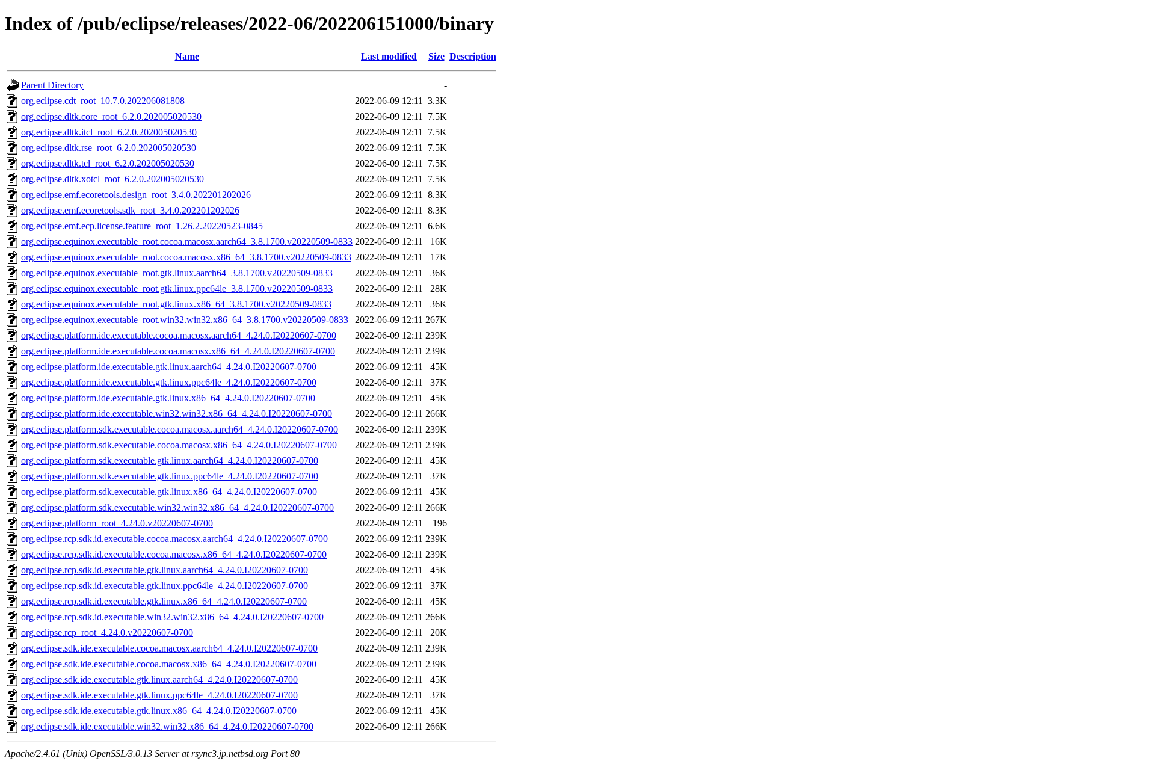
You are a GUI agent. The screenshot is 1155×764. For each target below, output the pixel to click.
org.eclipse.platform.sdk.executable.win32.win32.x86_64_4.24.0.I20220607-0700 (177, 507)
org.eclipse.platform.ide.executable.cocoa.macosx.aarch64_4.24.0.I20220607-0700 (178, 335)
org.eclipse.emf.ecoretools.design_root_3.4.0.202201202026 (136, 194)
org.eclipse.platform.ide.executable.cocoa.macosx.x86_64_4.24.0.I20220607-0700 (178, 351)
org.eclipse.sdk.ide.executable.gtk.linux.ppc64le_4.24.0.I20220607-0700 (159, 695)
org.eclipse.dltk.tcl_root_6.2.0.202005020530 (107, 163)
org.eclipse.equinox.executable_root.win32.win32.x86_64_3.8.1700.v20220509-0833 (184, 320)
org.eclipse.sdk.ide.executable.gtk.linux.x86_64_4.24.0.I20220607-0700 (159, 711)
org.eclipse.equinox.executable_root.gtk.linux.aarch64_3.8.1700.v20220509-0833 (177, 273)
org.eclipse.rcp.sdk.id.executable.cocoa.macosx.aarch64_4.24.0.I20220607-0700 (174, 539)
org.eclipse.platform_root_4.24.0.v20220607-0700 (117, 523)
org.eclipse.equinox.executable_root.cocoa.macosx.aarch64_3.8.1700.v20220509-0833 (187, 241)
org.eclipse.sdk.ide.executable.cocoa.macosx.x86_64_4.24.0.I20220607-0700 (168, 664)
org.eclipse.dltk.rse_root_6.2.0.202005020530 (108, 148)
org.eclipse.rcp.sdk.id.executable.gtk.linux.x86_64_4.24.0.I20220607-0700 (164, 601)
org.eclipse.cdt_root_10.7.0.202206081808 (103, 101)
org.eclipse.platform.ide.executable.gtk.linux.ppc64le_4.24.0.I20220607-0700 (168, 382)
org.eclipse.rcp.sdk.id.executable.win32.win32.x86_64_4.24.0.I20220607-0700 (172, 617)
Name (187, 56)
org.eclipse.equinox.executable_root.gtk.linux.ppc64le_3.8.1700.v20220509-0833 (177, 288)
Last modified (389, 56)
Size (436, 56)
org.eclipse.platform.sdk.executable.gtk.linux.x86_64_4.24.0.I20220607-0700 (169, 492)
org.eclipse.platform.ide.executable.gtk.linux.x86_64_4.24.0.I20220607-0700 (168, 398)
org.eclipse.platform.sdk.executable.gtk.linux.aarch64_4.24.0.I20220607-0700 (169, 460)
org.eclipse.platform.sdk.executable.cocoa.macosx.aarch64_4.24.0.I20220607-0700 (179, 429)
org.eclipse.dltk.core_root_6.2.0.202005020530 (111, 116)
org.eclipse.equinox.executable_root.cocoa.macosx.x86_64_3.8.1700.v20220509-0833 (186, 257)
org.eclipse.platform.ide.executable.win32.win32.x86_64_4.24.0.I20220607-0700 (176, 413)
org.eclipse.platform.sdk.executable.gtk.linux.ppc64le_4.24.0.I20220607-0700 (169, 476)
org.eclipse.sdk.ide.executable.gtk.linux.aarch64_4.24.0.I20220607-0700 (159, 679)
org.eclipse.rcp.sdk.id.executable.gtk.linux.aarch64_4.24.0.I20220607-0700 (164, 570)
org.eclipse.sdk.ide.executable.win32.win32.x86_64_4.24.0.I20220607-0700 (167, 726)
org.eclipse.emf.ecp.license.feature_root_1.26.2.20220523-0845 (142, 226)
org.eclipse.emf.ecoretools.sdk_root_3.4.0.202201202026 (130, 210)
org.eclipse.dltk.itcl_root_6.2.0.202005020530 (109, 132)
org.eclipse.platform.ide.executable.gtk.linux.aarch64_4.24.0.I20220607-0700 (168, 367)
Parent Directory (52, 85)
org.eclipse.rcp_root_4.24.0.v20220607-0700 (107, 632)
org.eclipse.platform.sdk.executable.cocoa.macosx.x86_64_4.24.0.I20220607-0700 (179, 445)
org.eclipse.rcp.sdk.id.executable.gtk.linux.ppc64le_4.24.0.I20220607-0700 (164, 586)
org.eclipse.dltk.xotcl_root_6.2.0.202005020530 (112, 179)
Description (472, 56)
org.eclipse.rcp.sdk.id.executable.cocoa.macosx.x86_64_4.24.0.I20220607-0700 (174, 554)
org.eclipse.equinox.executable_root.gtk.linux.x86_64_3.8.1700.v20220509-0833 (176, 304)
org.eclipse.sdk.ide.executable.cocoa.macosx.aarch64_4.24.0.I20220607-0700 (169, 648)
